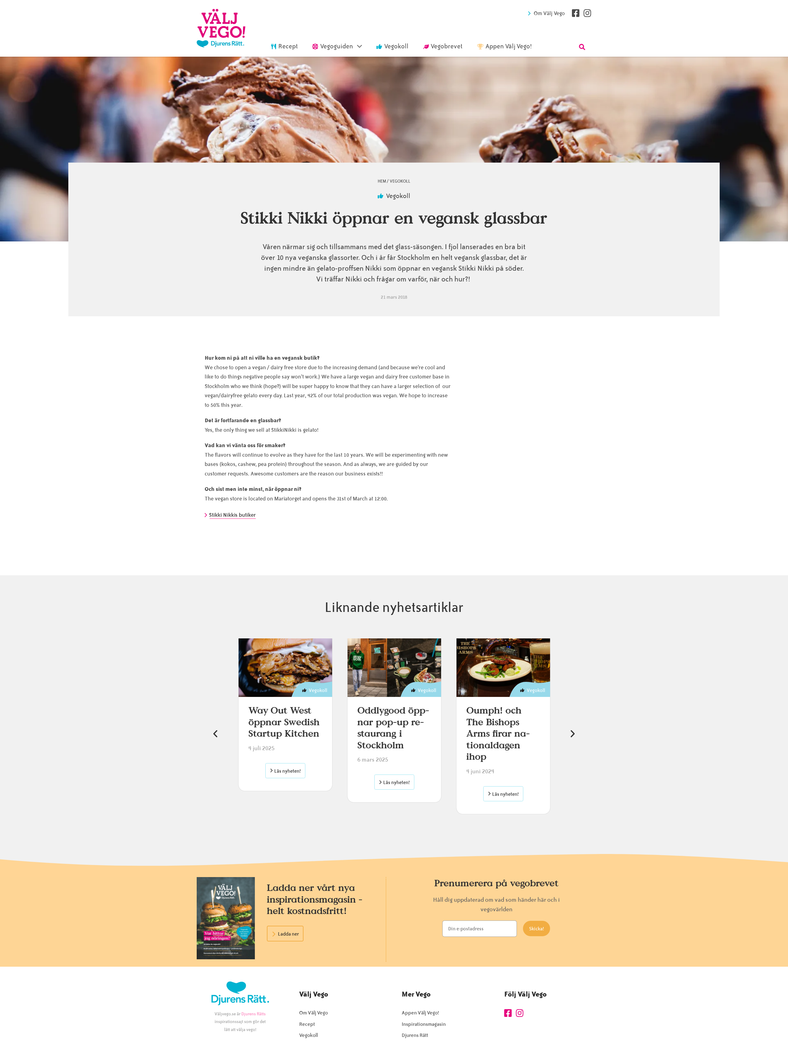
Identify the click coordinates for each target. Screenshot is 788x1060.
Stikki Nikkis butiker (233, 515)
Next (572, 734)
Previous (215, 734)
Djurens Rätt (415, 1035)
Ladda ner (288, 934)
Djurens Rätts (253, 1014)
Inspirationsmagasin (424, 1024)
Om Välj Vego (549, 13)
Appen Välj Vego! (420, 1012)
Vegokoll (400, 181)
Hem (382, 181)
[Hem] (221, 28)
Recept (307, 1024)
